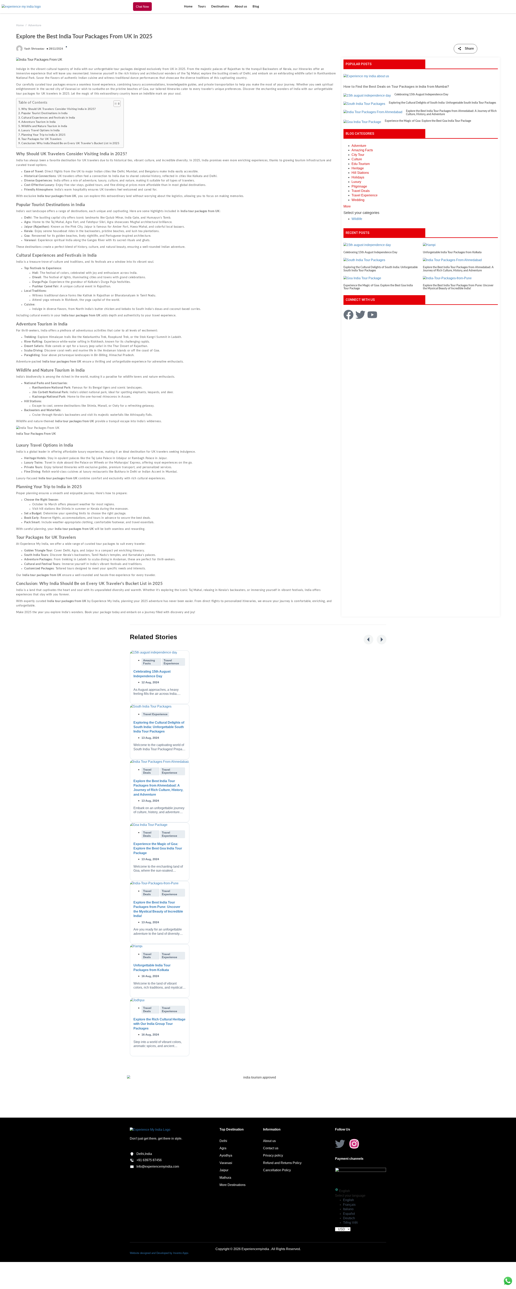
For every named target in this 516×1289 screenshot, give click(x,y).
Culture (357, 159)
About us (241, 6)
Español (349, 1213)
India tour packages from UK (58, 478)
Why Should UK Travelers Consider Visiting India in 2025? (58, 109)
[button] (368, 639)
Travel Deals (361, 191)
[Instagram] (354, 1144)
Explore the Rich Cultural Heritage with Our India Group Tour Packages (159, 1024)
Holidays (358, 177)
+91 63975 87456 (149, 1160)
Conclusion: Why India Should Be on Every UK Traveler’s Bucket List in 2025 (70, 143)
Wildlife (357, 219)
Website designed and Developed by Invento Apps (159, 1253)
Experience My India (34, 544)
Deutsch (349, 1218)
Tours (202, 6)
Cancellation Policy (277, 1170)
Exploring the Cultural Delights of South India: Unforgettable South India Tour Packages (442, 102)
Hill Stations (360, 172)
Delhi (223, 1141)
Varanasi (226, 1163)
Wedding (358, 200)
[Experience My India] (21, 6)
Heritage (358, 168)
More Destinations (233, 1185)
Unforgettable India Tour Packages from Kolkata (452, 252)
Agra (223, 1148)
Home (188, 6)
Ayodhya (226, 1155)
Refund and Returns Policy (282, 1163)
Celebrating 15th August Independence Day (421, 94)
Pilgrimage (359, 186)
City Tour (358, 154)
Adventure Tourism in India (38, 122)
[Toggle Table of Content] (115, 103)
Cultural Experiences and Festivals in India (48, 118)
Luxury (356, 181)
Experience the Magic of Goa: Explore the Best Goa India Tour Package (428, 121)
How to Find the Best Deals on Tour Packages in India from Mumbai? (396, 87)
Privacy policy (273, 1155)
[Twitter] (340, 1144)
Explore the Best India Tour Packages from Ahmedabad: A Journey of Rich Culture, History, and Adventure (451, 113)
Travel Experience (365, 195)
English (348, 1200)
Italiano (348, 1209)
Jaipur (224, 1170)
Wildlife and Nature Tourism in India (44, 126)
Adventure (34, 25)
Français (349, 1204)
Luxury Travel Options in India (40, 130)
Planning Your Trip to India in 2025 (43, 135)
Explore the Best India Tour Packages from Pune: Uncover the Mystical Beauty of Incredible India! (458, 287)
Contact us (270, 1148)
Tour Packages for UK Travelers (41, 139)
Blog (256, 6)
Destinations (220, 6)
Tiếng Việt (350, 1222)
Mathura (225, 1177)
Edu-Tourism (361, 164)
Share (469, 48)
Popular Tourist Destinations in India (44, 113)
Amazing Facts (362, 150)
